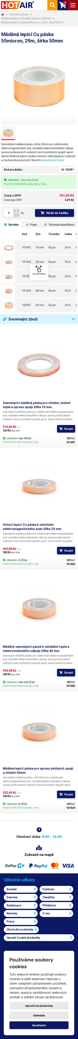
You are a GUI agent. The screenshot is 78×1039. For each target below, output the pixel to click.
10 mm (40, 247)
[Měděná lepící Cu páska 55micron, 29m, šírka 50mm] (11, 305)
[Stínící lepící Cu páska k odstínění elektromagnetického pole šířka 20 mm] (11, 262)
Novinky (12, 913)
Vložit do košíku (57, 213)
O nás (46, 913)
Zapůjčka (48, 897)
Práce (11, 921)
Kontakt (12, 889)
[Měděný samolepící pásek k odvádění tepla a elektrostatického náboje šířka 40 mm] (11, 291)
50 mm (40, 305)
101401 (26, 247)
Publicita (48, 889)
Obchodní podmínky (20, 929)
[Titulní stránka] (18, 5)
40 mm (40, 290)
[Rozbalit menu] (73, 5)
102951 (26, 305)
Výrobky (13, 224)
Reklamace (14, 905)
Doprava (12, 897)
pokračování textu (52, 160)
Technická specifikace (61, 224)
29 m (68, 247)
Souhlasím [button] (39, 1025)
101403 (26, 290)
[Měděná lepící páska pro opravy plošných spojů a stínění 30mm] (11, 276)
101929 (26, 276)
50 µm (52, 247)
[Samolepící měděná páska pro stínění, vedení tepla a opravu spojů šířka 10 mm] (11, 247)
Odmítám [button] (39, 1015)
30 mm (40, 276)
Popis (33, 224)
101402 (26, 261)
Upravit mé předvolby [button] (39, 1005)
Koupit (68, 429)
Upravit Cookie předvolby (23, 937)
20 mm (40, 261)
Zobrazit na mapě (39, 854)
